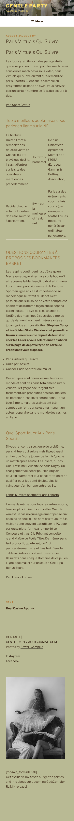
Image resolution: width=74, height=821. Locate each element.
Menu (39, 21)
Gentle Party (27, 6)
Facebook (12, 661)
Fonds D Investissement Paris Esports (32, 495)
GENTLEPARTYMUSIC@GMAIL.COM (31, 642)
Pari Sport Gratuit (18, 105)
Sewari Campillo (32, 647)
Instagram (13, 656)
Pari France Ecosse (19, 577)
